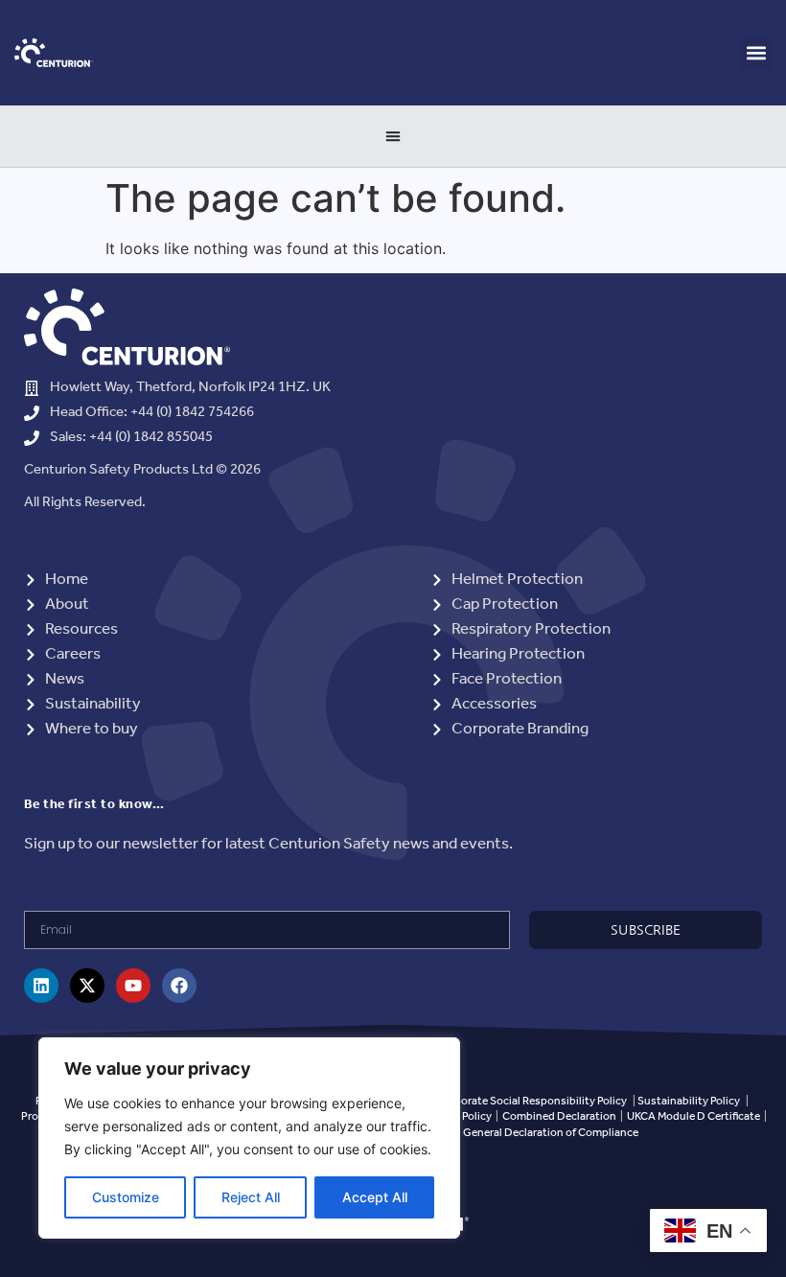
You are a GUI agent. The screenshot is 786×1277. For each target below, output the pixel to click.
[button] (756, 53)
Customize (125, 1197)
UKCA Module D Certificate (693, 1116)
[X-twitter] (87, 985)
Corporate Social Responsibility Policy (531, 1101)
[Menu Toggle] (393, 136)
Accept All (374, 1197)
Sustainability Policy (688, 1101)
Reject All (250, 1197)
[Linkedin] (41, 985)
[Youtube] (133, 985)
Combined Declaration (559, 1116)
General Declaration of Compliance (550, 1133)
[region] (249, 1138)
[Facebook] (179, 985)
